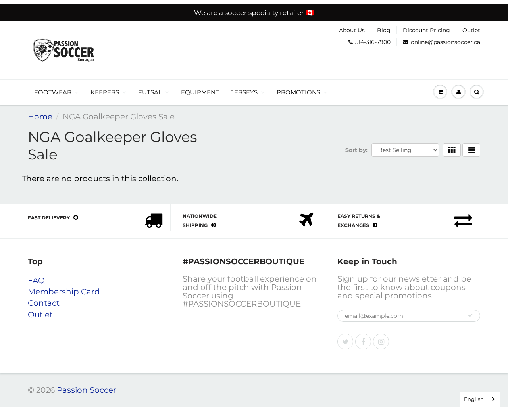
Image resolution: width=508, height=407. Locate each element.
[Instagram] (381, 341)
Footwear (52, 92)
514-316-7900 (373, 42)
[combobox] (480, 399)
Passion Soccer (86, 390)
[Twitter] (345, 341)
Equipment (200, 92)
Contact (44, 303)
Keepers (104, 92)
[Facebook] (363, 341)
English (474, 399)
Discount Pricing (426, 30)
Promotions (298, 92)
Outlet (471, 30)
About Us (352, 30)
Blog (384, 30)
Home (40, 116)
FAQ (36, 280)
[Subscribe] (470, 315)
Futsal (150, 92)
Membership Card (64, 291)
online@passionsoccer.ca (445, 42)
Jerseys (244, 92)
